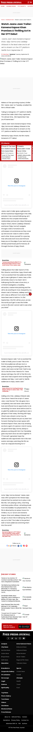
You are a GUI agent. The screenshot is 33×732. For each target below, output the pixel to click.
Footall (18, 675)
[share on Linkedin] (16, 638)
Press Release (6, 712)
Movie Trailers (20, 657)
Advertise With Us (11, 723)
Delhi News (4, 660)
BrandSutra (5, 668)
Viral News (5, 706)
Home (3, 6)
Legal (3, 681)
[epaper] (28, 2)
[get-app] (31, 2)
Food (18, 688)
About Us (7, 717)
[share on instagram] (19, 638)
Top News (4, 693)
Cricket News (20, 671)
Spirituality (5, 688)
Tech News (5, 699)
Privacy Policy (15, 720)
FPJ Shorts (22, 6)
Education (4, 663)
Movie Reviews (21, 653)
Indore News (5, 653)
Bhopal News (5, 657)
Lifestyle (19, 678)
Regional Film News (22, 660)
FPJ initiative (5, 675)
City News (4, 647)
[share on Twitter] (12, 638)
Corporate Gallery (7, 671)
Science (4, 684)
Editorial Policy (16, 717)
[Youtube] (26, 546)
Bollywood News (21, 647)
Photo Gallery (6, 696)
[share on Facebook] (8, 638)
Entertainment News (23, 644)
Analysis (4, 644)
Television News (21, 663)
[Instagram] (24, 546)
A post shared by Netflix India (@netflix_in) (16, 205)
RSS (20, 723)
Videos (3, 702)
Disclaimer (6, 720)
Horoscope (5, 678)
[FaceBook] (18, 546)
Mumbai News (11, 6)
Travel (18, 684)
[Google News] (11, 546)
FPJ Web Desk (5, 54)
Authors (24, 723)
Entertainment (10, 19)
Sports (18, 668)
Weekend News (6, 709)
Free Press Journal (11, 2)
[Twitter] (21, 546)
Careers (24, 717)
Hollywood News (21, 650)
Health (18, 681)
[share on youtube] (23, 638)
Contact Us (25, 720)
